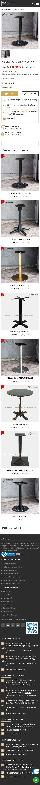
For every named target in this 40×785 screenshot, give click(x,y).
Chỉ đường (24, 683)
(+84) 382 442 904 (18, 708)
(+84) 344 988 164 (18, 695)
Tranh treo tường (8, 611)
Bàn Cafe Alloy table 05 (20, 424)
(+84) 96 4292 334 (12, 750)
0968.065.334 (24, 112)
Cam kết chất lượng (9, 564)
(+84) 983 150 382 (26, 773)
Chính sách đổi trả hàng (11, 574)
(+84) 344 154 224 (18, 685)
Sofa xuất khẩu (8, 601)
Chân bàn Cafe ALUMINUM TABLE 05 (20, 470)
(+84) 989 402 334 (12, 730)
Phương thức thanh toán (11, 583)
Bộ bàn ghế (6, 592)
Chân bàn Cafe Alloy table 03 (20, 332)
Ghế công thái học (9, 608)
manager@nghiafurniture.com (16, 670)
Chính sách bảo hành (10, 570)
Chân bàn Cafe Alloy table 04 (20, 239)
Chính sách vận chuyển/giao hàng (14, 580)
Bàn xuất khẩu (7, 598)
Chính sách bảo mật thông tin (13, 577)
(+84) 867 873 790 (18, 663)
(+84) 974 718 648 (18, 650)
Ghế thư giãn (7, 605)
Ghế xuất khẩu (7, 595)
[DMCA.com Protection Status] (20, 554)
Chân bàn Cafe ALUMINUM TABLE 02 (20, 378)
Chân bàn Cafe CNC (20, 517)
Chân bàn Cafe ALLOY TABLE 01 (15, 10)
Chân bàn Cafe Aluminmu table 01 (20, 285)
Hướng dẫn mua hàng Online (12, 567)
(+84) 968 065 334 (26, 750)
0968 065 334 (31, 94)
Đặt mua (10, 94)
